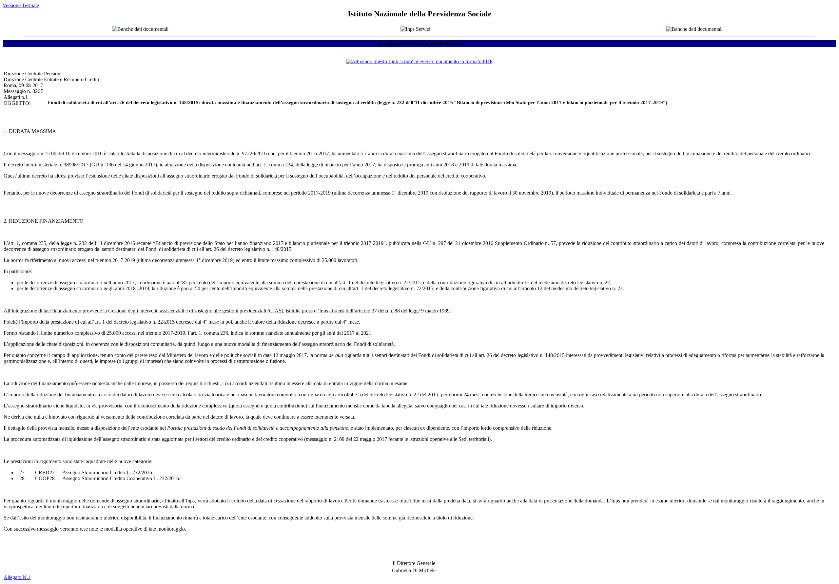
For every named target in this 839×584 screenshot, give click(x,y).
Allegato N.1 (17, 577)
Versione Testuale (21, 5)
